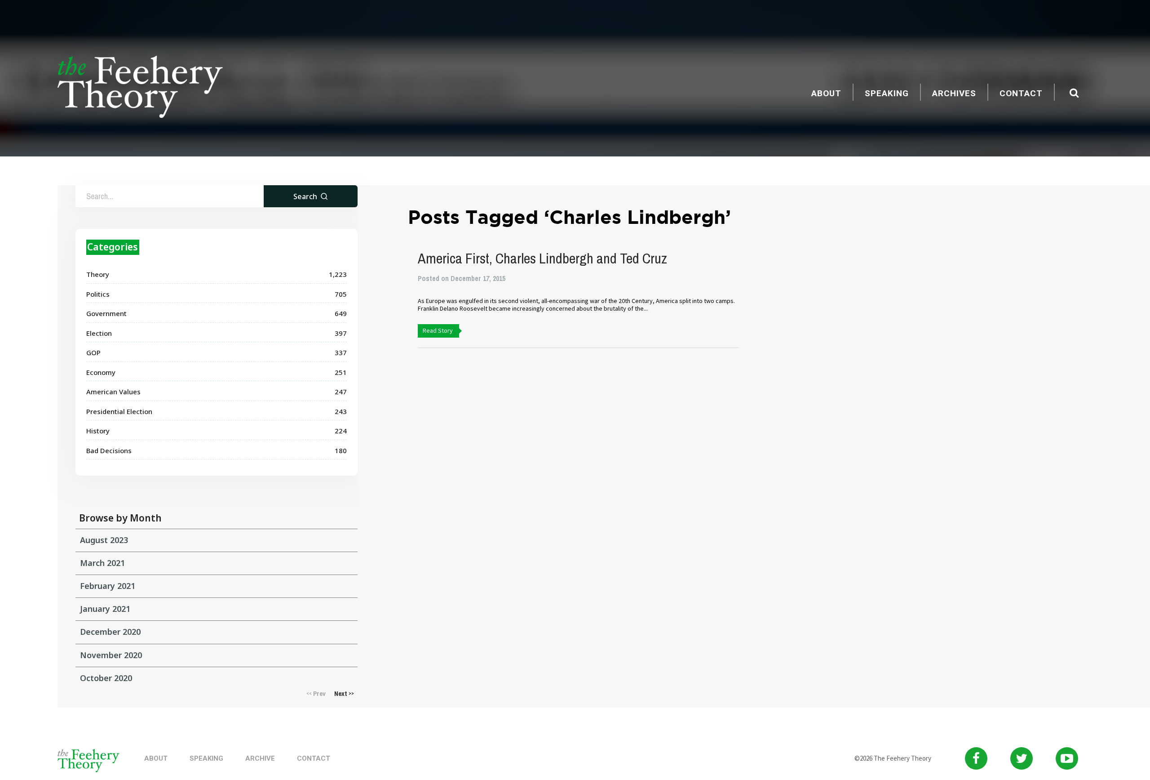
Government (106, 313)
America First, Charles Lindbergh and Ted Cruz (542, 258)
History (98, 430)
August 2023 (104, 540)
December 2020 (110, 631)
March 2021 (102, 562)
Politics (98, 294)
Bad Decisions (109, 450)
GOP (93, 352)
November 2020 (111, 655)
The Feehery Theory (140, 88)
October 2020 (106, 678)
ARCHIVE (260, 758)
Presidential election (119, 411)
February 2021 (107, 585)
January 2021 (105, 608)
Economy (100, 372)
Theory (97, 274)
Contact (1021, 93)
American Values (113, 391)
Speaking (887, 93)
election (99, 333)
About (826, 93)
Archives (954, 93)
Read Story (438, 330)
